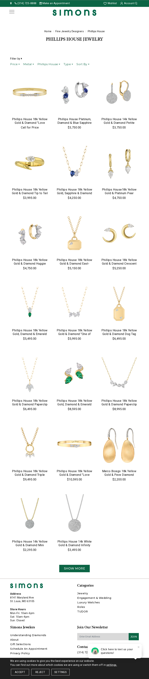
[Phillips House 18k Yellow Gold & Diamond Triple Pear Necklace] (30, 445)
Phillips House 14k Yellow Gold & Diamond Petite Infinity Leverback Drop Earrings (119, 124)
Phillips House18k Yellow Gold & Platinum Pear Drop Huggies (119, 193)
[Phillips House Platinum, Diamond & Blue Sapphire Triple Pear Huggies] (74, 93)
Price (14, 64)
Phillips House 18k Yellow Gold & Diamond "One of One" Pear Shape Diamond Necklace (74, 336)
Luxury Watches (88, 602)
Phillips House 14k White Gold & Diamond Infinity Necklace (74, 545)
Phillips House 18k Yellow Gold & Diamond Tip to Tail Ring (30, 193)
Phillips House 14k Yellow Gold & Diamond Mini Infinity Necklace (30, 545)
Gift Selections (20, 644)
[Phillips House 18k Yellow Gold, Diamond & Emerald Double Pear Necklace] (30, 304)
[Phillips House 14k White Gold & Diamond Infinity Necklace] (74, 516)
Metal (27, 64)
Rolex (81, 607)
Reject (40, 672)
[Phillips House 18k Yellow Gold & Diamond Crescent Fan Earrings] (119, 234)
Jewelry (82, 593)
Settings (60, 672)
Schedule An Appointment (28, 648)
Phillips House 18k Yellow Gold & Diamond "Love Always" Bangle (30, 122)
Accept (20, 672)
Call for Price (30, 127)
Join (133, 636)
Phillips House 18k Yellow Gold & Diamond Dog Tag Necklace (119, 334)
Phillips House (47, 64)
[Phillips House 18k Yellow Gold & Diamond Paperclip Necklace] (30, 375)
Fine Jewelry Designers (69, 31)
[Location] (11, 3)
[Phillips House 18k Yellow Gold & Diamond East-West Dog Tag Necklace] (74, 234)
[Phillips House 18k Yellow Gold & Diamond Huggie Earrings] (30, 234)
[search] (136, 3)
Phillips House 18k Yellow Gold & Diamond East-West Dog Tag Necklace (74, 263)
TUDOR (82, 611)
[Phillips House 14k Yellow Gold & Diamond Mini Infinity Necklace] (30, 516)
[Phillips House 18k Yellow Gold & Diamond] (30, 93)
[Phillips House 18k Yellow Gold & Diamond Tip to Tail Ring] (30, 164)
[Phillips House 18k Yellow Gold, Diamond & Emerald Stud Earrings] (74, 375)
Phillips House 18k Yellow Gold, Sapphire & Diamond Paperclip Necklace (74, 193)
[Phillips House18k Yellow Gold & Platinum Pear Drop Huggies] (119, 164)
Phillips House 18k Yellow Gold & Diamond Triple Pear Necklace (30, 474)
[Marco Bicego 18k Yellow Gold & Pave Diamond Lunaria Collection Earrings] (119, 445)
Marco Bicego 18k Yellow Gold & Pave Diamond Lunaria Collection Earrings (119, 476)
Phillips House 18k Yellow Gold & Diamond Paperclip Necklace (30, 404)
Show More (74, 568)
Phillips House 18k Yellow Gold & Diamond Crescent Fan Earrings (119, 263)
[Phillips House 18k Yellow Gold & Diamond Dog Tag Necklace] (119, 304)
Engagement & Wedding (94, 598)
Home (48, 31)
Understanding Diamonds (28, 635)
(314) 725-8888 (86, 652)
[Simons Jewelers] (74, 12)
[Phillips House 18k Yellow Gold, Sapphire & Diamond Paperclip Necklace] (74, 164)
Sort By (81, 64)
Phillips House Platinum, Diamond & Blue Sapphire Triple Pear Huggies (74, 122)
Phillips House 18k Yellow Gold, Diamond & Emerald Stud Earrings (74, 404)
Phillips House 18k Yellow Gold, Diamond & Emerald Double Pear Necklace (30, 334)
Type (67, 64)
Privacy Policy (20, 653)
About (14, 639)
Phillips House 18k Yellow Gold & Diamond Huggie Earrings (30, 263)
